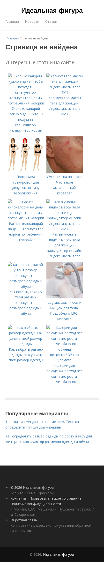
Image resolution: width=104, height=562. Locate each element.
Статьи (51, 21)
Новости (32, 21)
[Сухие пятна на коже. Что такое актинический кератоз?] (64, 171)
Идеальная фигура (52, 10)
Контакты (18, 498)
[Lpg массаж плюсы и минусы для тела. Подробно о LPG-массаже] (64, 297)
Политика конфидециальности (35, 504)
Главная (12, 21)
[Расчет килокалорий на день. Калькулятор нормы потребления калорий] (26, 218)
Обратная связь (23, 520)
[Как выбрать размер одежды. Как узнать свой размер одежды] (26, 343)
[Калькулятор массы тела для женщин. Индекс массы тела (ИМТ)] (64, 92)
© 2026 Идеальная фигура (32, 487)
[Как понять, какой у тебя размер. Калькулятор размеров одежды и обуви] (26, 286)
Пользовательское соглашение (56, 498)
